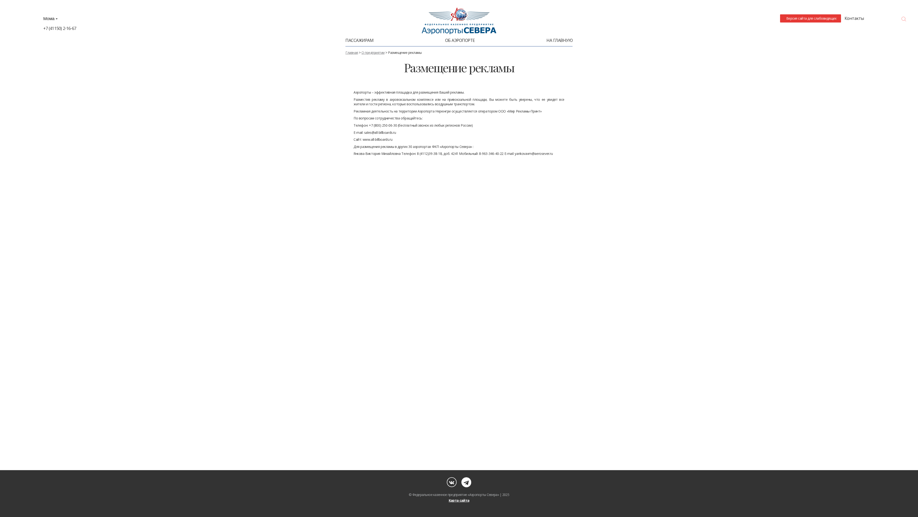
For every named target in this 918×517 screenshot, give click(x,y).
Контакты (854, 18)
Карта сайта (459, 500)
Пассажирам (359, 40)
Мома (49, 18)
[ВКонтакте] (452, 482)
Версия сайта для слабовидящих (810, 18)
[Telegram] (466, 482)
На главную (559, 40)
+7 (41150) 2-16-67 (59, 28)
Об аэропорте (460, 40)
